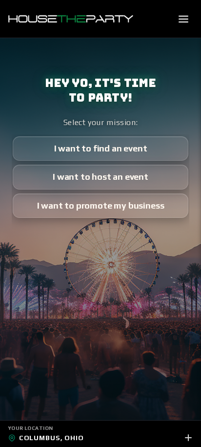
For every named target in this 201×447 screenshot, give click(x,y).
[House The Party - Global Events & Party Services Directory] (70, 19)
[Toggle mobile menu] (183, 19)
